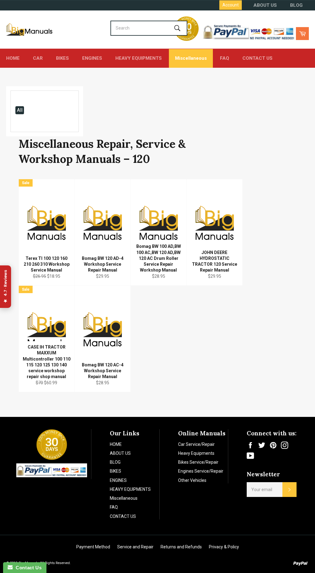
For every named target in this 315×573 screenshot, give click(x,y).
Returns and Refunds (181, 546)
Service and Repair (135, 546)
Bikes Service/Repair (198, 462)
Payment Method (93, 546)
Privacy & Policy (224, 546)
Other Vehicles (192, 480)
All (19, 110)
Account (230, 4)
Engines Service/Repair (200, 471)
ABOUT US (265, 5)
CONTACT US (257, 58)
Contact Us (27, 567)
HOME (13, 58)
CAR (38, 58)
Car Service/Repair (196, 444)
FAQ (224, 58)
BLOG (296, 5)
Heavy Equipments (196, 453)
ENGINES (92, 58)
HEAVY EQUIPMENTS (138, 58)
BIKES (62, 58)
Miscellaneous (191, 58)
